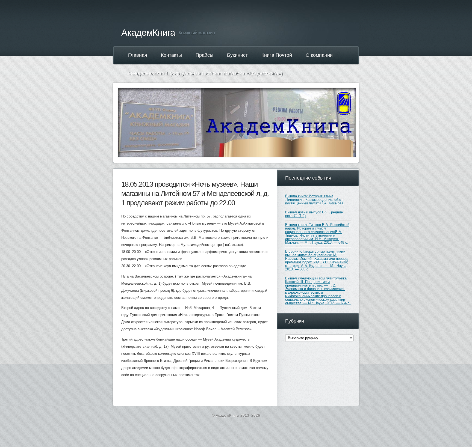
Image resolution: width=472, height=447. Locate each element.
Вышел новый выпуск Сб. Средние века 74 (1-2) (314, 214)
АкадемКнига (148, 32)
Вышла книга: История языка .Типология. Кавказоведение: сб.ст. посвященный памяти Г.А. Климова (314, 199)
